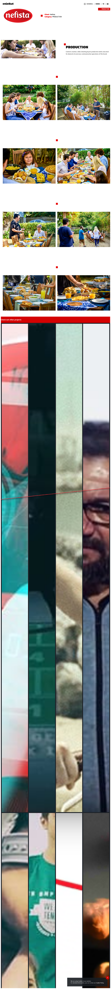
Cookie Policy (100, 983)
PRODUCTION (105, 9)
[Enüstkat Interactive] (8, 4)
